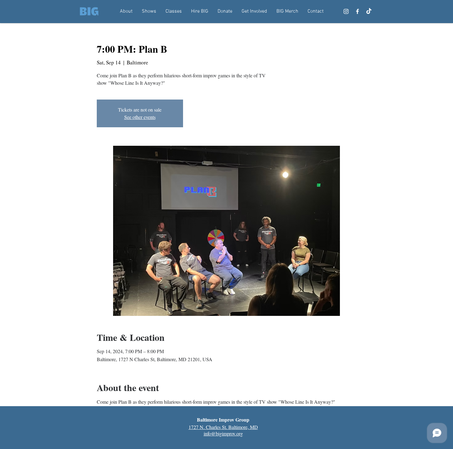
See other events (140, 117)
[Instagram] (346, 11)
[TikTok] (368, 11)
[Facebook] (357, 11)
